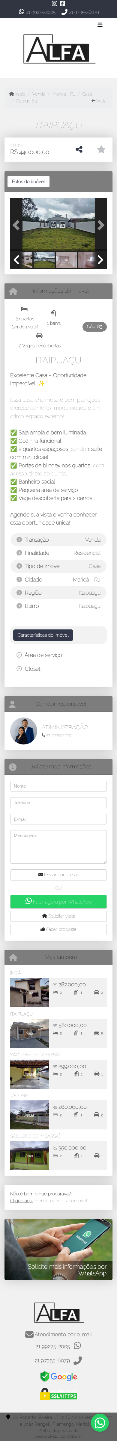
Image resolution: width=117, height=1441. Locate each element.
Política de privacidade (58, 1430)
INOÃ (15, 973)
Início (20, 94)
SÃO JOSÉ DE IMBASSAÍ (35, 1055)
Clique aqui (21, 1200)
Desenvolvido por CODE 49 (58, 1436)
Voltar (101, 101)
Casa (87, 94)
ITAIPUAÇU (21, 1014)
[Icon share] (54, 3)
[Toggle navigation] (100, 25)
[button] (17, 225)
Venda (38, 94)
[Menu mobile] (58, 48)
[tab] (29, 181)
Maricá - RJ (63, 94)
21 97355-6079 (84, 12)
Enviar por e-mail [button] (61, 874)
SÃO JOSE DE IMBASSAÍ (35, 1136)
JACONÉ (19, 1095)
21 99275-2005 (41, 12)
